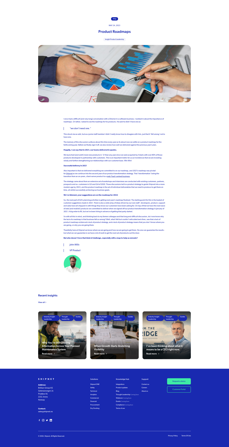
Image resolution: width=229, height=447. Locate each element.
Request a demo (178, 381)
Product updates (122, 388)
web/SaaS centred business (118, 176)
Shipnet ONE (94, 384)
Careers (144, 388)
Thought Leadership (127, 395)
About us (145, 391)
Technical (93, 391)
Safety (92, 388)
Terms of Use (186, 436)
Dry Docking (94, 408)
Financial (93, 401)
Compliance (124, 405)
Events (122, 401)
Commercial (94, 398)
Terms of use (120, 408)
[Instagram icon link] (43, 420)
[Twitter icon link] (47, 420)
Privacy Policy (173, 436)
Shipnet (69, 174)
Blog (117, 391)
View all (41, 302)
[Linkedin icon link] (51, 420)
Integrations (120, 384)
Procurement (94, 405)
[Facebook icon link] (39, 420)
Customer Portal (179, 389)
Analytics (93, 395)
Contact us (145, 384)
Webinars (123, 398)
